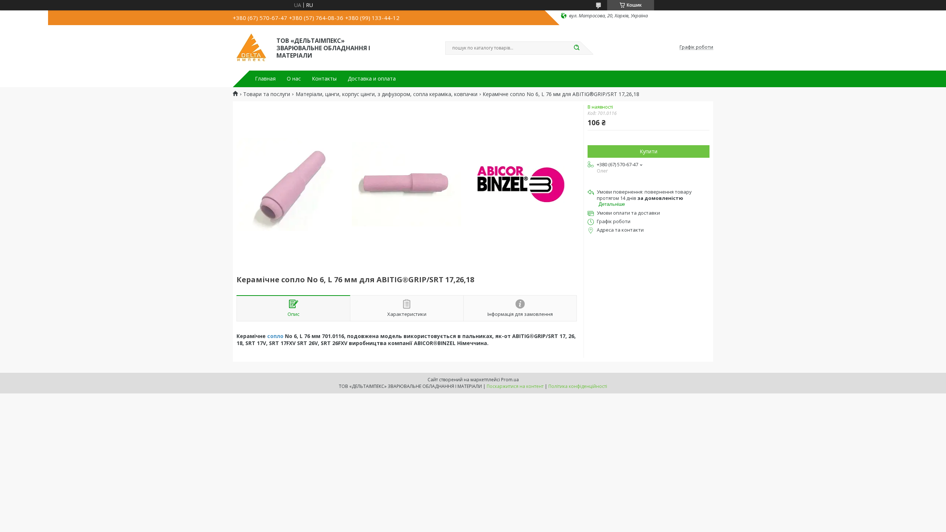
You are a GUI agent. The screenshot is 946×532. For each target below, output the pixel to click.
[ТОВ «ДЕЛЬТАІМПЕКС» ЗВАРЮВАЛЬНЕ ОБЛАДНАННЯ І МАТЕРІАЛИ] (251, 47)
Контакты (324, 78)
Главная (265, 78)
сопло (275, 336)
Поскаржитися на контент (515, 386)
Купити (648, 151)
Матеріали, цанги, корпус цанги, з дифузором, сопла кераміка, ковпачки (386, 94)
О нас (294, 78)
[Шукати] (576, 48)
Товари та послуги (266, 94)
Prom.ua (510, 379)
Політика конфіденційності (577, 386)
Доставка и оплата (372, 78)
